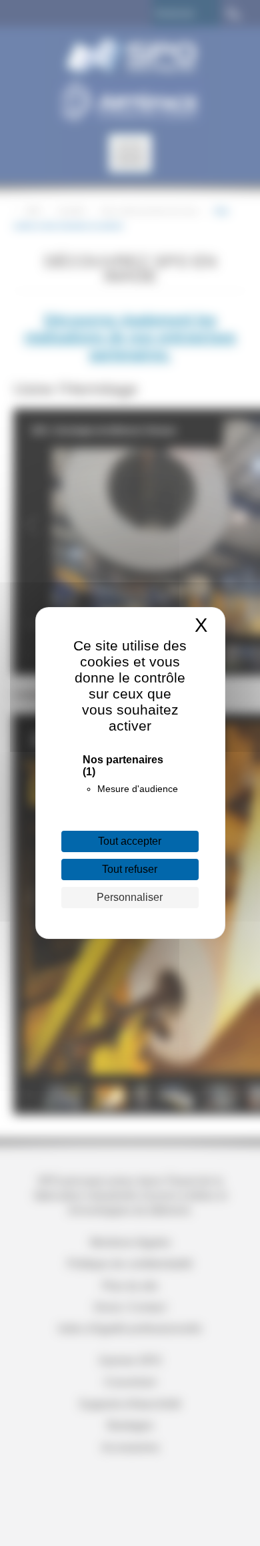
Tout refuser (129, 869)
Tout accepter (129, 841)
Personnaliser (130, 897)
